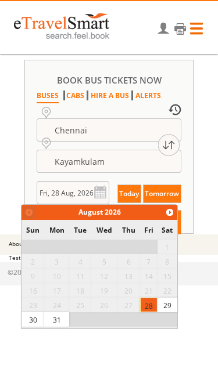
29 (167, 305)
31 (57, 320)
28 (149, 306)
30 (33, 320)
